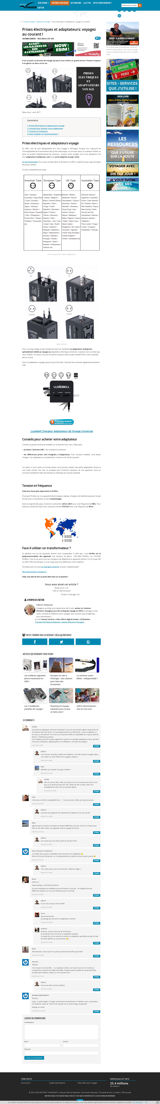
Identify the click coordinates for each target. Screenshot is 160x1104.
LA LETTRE (87, 3)
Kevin (34, 949)
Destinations (76, 3)
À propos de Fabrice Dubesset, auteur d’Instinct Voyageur (59, 622)
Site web (27, 1049)
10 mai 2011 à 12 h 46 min (50, 790)
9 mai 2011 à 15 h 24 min (46, 773)
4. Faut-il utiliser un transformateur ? (43, 134)
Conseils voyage (29, 22)
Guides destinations (57, 1083)
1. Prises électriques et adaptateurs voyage (45, 125)
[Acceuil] (21, 22)
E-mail (65, 1041)
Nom (26, 1041)
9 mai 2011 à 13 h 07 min (37, 803)
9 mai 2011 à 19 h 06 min (37, 894)
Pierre (43, 913)
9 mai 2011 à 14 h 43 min (46, 816)
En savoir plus (138, 1102)
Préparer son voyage (60, 3)
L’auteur (40, 8)
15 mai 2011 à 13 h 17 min (38, 976)
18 (99, 38)
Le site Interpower (30, 162)
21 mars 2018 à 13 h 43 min (38, 1011)
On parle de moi (105, 1092)
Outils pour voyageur (101, 3)
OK (146, 1102)
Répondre (96, 746)
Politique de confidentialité (85, 1096)
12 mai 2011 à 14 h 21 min (38, 955)
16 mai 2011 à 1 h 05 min (46, 989)
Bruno (34, 879)
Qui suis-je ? (26, 1083)
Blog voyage (42, 3)
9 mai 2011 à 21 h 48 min (46, 907)
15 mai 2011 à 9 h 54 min (46, 942)
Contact (117, 1092)
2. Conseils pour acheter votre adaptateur (45, 128)
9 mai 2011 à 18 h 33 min (37, 860)
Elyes (42, 767)
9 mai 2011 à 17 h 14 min (46, 844)
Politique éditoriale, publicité (66, 1096)
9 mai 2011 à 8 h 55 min (37, 745)
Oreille (34, 727)
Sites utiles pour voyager (87, 1083)
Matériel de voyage (43, 22)
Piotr (33, 797)
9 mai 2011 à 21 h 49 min (46, 872)
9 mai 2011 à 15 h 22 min (37, 832)
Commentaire (29, 1022)
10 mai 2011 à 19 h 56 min (47, 922)
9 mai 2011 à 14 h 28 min (46, 760)
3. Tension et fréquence (37, 131)
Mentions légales (50, 1096)
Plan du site (126, 1092)
